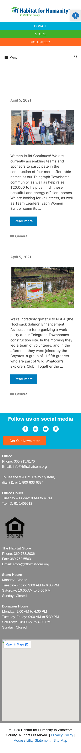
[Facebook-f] (25, 429)
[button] (75, 15)
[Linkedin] (56, 429)
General (21, 236)
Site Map (60, 740)
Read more (24, 221)
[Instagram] (35, 429)
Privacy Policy (62, 735)
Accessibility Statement (32, 740)
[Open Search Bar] (76, 56)
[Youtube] (46, 429)
